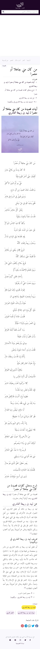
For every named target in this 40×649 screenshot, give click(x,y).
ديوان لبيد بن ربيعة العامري (26, 612)
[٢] (25, 587)
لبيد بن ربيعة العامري (18, 112)
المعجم (11, 60)
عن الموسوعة (5, 60)
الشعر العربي (10, 612)
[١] (31, 533)
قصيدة (4, 65)
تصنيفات (35, 604)
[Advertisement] (20, 36)
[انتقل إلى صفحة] (3, 12)
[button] (30, 640)
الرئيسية (28, 60)
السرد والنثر (17, 60)
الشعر (23, 60)
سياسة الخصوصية (20, 643)
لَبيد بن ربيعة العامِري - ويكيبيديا (20, 597)
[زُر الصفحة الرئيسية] (20, 5)
